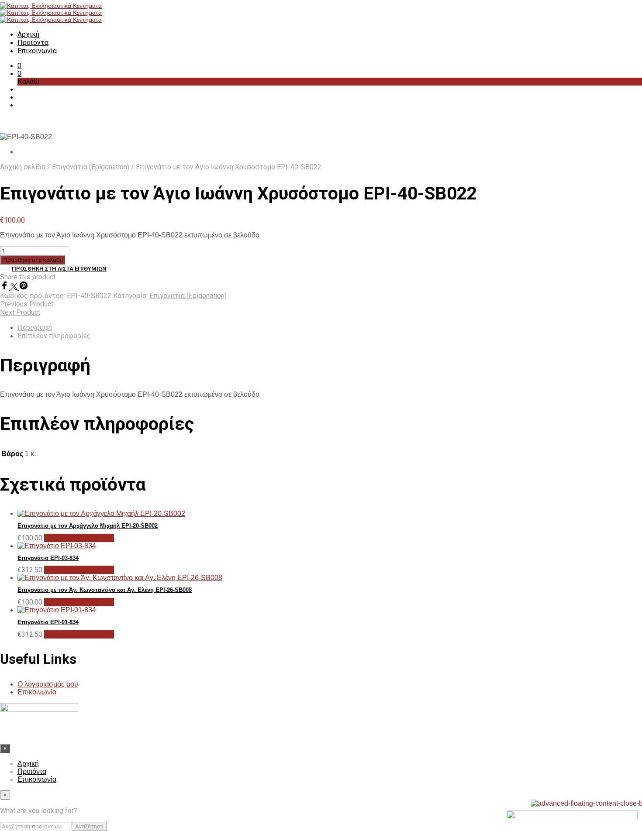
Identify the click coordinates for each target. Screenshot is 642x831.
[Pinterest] (23, 287)
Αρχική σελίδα (22, 167)
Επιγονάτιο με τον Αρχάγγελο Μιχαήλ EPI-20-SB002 (87, 525)
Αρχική (28, 34)
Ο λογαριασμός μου (47, 684)
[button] (19, 65)
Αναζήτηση (89, 826)
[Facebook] (5, 287)
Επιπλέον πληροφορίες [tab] (54, 336)
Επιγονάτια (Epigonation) (90, 167)
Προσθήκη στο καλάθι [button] (79, 538)
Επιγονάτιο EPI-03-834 (48, 558)
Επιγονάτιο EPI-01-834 (48, 622)
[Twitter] (14, 287)
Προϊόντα (32, 42)
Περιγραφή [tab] (34, 327)
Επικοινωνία (37, 51)
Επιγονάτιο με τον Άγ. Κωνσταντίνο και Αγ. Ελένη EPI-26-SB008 (104, 590)
